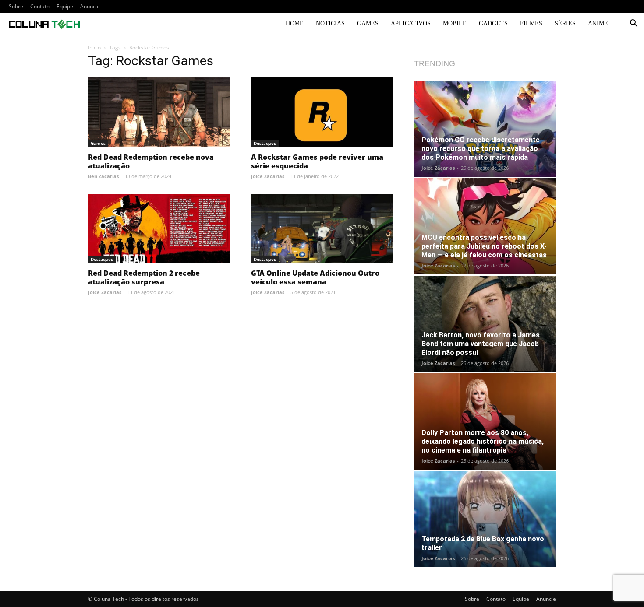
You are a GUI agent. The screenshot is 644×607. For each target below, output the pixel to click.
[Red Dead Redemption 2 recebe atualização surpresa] (159, 228)
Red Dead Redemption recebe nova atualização (151, 161)
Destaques (265, 143)
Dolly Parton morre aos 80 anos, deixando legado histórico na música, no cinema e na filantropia (482, 441)
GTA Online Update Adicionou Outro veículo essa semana (315, 277)
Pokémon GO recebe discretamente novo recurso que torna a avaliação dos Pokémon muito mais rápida (480, 148)
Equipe (65, 6)
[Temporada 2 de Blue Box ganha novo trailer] (485, 519)
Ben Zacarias (103, 176)
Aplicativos (411, 23)
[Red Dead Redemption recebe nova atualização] (159, 112)
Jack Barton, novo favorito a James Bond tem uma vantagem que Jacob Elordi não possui (480, 344)
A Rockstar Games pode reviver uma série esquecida (317, 161)
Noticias (330, 23)
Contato (40, 6)
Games (368, 23)
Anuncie (90, 6)
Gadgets (493, 23)
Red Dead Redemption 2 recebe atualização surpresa (144, 277)
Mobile (455, 23)
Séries (565, 23)
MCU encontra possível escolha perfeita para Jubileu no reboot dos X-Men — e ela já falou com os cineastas (484, 246)
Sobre (16, 6)
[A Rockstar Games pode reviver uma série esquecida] (322, 112)
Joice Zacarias (267, 176)
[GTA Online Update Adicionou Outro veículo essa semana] (322, 228)
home (295, 23)
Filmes (531, 23)
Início (94, 47)
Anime (598, 23)
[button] (633, 24)
